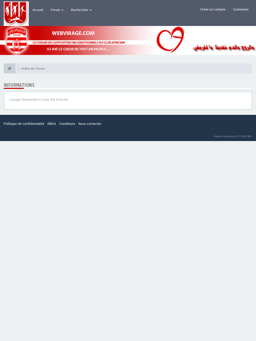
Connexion (240, 9)
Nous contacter (90, 123)
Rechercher (80, 9)
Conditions (67, 123)
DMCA (52, 123)
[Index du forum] (10, 68)
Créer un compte (213, 9)
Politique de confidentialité (24, 123)
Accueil (37, 9)
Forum (56, 9)
